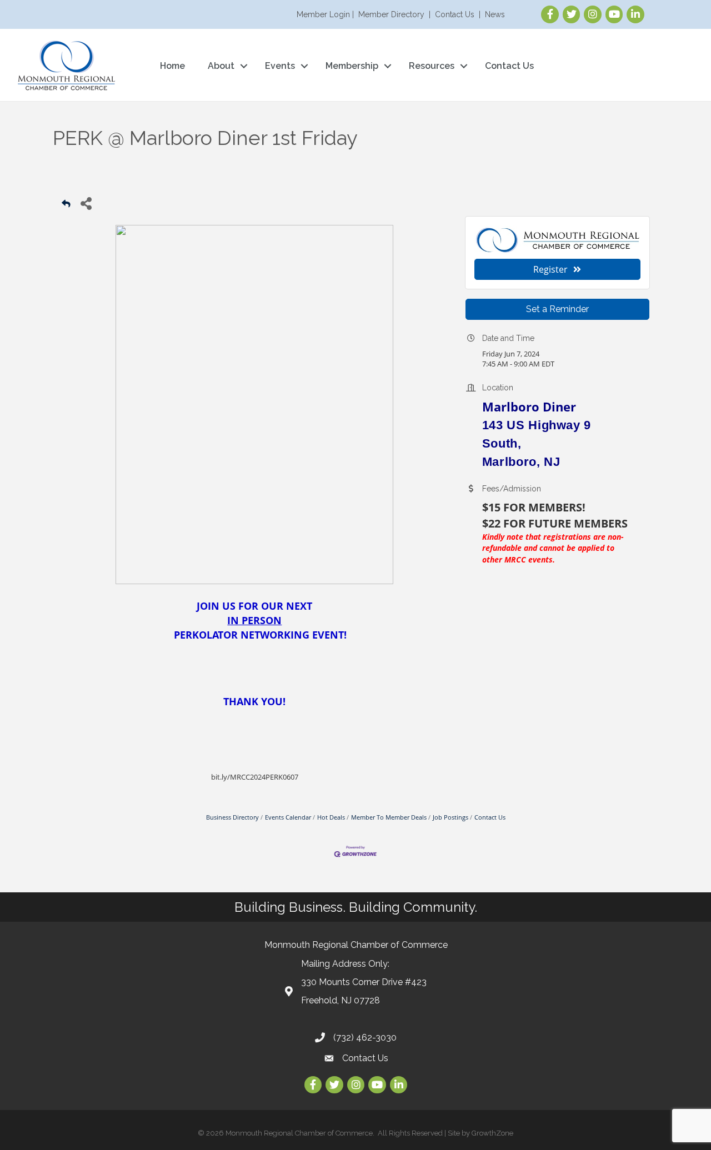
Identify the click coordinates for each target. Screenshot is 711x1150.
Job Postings (450, 817)
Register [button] (550, 269)
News (495, 14)
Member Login (323, 14)
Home (172, 66)
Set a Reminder (557, 309)
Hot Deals (331, 817)
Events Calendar (288, 817)
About (221, 66)
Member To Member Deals (389, 817)
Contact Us (454, 14)
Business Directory (232, 817)
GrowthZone (492, 1133)
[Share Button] (85, 202)
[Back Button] (66, 206)
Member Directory (391, 14)
